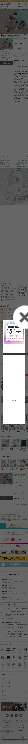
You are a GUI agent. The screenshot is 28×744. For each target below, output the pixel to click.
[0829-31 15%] (14, 332)
